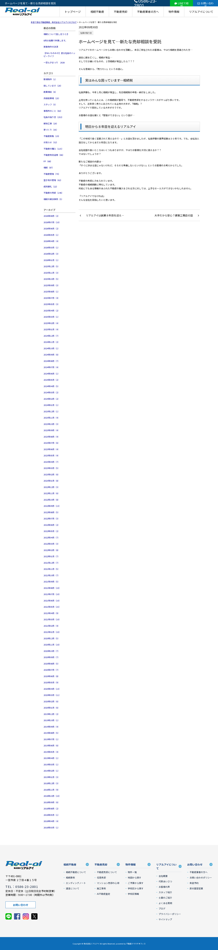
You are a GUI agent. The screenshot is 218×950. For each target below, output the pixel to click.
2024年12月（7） (52, 335)
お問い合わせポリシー (201, 877)
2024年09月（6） (52, 354)
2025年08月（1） (52, 291)
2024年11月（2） (52, 341)
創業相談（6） (50, 91)
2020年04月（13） (52, 688)
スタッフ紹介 (165, 892)
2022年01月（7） (52, 556)
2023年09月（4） (52, 430)
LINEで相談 (183, 3)
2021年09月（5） (52, 581)
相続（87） (49, 167)
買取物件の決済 (51, 46)
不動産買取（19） (52, 136)
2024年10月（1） (52, 348)
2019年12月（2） (52, 714)
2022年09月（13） (52, 505)
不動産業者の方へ (148, 12)
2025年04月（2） (52, 310)
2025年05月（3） (52, 304)
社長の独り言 (86, 32)
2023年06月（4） (52, 449)
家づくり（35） (51, 129)
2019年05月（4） (52, 751)
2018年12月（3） (52, 783)
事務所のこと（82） (53, 110)
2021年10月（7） (52, 575)
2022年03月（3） (52, 543)
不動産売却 (120, 12)
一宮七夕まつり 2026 (54, 62)
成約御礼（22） (51, 186)
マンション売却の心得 (108, 883)
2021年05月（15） (52, 606)
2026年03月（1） (52, 247)
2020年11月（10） (52, 644)
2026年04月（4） (52, 241)
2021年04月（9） (52, 613)
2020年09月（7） (52, 657)
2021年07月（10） (52, 594)
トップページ (72, 12)
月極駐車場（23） (52, 98)
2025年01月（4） (52, 329)
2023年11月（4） (52, 417)
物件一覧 (132, 872)
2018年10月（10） (52, 795)
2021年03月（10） (52, 619)
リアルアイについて (201, 12)
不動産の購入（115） (54, 148)
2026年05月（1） (52, 234)
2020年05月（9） (52, 682)
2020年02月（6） (52, 701)
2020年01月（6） (52, 707)
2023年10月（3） (52, 424)
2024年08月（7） (52, 360)
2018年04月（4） (52, 821)
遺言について (72, 888)
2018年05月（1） (52, 814)
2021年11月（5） (52, 568)
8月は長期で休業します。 (55, 40)
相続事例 (70, 877)
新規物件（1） (50, 79)
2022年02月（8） (52, 550)
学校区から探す (135, 888)
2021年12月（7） (52, 562)
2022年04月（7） (52, 537)
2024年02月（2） (52, 398)
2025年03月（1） (52, 316)
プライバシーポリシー (170, 914)
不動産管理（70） (52, 173)
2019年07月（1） (52, 739)
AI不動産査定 (103, 893)
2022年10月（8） (52, 499)
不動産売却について (107, 872)
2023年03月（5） (52, 468)
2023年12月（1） (52, 411)
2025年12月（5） (52, 266)
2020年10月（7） (52, 650)
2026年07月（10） (52, 222)
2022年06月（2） (52, 524)
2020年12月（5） (52, 638)
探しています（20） (53, 85)
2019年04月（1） (52, 758)
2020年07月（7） (52, 669)
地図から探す (134, 877)
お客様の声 (164, 886)
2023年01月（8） (52, 480)
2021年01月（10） (52, 631)
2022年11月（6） (52, 493)
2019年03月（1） (52, 764)
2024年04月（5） (52, 386)
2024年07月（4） (52, 367)
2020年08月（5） (52, 663)
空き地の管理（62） (53, 180)
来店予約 (194, 883)
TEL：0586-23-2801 (21, 886)
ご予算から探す (135, 883)
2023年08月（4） (52, 436)
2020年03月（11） (52, 695)
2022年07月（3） (52, 518)
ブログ (162, 908)
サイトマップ (165, 919)
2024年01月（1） (52, 405)
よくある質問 (165, 903)
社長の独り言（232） (54, 117)
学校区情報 (133, 893)
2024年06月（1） (52, 373)
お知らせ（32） (51, 142)
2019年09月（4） (52, 726)
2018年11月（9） (52, 789)
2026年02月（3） (52, 253)
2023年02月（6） (52, 474)
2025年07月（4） (52, 297)
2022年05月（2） (52, 531)
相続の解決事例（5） (53, 199)
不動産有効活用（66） (54, 154)
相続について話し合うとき (56, 34)
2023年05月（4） (52, 455)
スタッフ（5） (50, 104)
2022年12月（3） (52, 487)
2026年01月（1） (52, 260)
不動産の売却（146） (54, 192)
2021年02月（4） (52, 625)
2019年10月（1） (52, 720)
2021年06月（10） (52, 600)
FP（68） (48, 161)
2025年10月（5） (52, 278)
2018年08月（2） (52, 808)
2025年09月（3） (52, 285)
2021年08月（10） (52, 587)
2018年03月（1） (52, 827)
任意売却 (101, 877)
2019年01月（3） (52, 777)
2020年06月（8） (52, 676)
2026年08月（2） (52, 215)
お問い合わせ (207, 3)
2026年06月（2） (52, 228)
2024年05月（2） (52, 379)
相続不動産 (97, 12)
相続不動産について (76, 872)
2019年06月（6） (52, 745)
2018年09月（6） (52, 802)
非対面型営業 (196, 888)
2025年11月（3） (52, 272)
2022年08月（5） (52, 512)
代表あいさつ (165, 881)
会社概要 (163, 876)
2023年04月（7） (52, 461)
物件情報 (174, 12)
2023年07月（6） (52, 442)
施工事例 (101, 888)
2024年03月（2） (52, 392)
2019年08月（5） (52, 732)
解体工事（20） (51, 123)
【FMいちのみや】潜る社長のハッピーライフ (59, 55)
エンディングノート (76, 883)
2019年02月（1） (52, 770)
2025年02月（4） (52, 323)
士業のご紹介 (165, 897)
